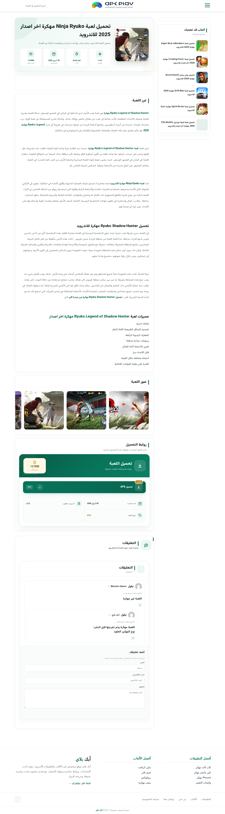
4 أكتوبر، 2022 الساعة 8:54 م (125, 622)
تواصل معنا (168, 799)
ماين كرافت (144, 767)
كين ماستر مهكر (202, 772)
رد (139, 605)
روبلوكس (146, 777)
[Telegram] (17, 799)
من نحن (182, 799)
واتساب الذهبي (203, 782)
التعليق (141, 687)
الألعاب (194, 799)
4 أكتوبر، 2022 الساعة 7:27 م (132, 593)
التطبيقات (206, 799)
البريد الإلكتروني (138, 674)
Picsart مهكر (204, 777)
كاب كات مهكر (203, 767)
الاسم (142, 662)
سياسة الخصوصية (150, 799)
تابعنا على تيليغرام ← (80, 783)
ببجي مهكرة (145, 782)
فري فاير (146, 772)
